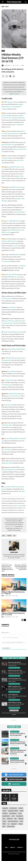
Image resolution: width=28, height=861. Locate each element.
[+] (22, 642)
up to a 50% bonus (9, 321)
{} (19, 642)
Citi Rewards (5, 158)
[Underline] (7, 642)
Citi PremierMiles (7, 115)
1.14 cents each (6, 261)
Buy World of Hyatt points (14, 393)
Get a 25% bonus (12, 307)
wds (14, 535)
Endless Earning (6, 425)
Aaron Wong (7, 65)
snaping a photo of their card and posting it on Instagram (12, 107)
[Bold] (3, 642)
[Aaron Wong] (3, 65)
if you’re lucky (16, 246)
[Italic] (5, 642)
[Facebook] (3, 76)
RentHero (17, 254)
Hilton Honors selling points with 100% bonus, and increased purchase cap (18, 751)
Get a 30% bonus (12, 371)
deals (3, 535)
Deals (7, 6)
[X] (6, 76)
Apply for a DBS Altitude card (11, 221)
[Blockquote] (14, 642)
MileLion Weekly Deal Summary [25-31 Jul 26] (13, 613)
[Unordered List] (12, 642)
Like (6, 794)
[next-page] (25, 620)
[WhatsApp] (13, 76)
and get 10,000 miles (19, 212)
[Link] (18, 642)
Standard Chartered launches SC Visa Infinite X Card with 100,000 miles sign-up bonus (7, 568)
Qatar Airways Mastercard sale (13, 332)
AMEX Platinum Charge (10, 102)
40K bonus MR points (12, 274)
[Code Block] (16, 642)
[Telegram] (10, 76)
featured (9, 535)
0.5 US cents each (7, 385)
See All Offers (14, 710)
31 (25, 755)
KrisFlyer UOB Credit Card (9, 241)
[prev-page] (22, 620)
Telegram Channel (17, 505)
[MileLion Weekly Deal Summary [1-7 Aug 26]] (14, 584)
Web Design (10, 854)
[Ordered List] (10, 642)
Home (3, 6)
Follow (14, 794)
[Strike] (9, 642)
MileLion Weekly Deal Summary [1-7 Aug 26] (13, 592)
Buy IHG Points (7, 380)
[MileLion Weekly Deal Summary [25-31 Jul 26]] (14, 605)
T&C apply (22, 491)
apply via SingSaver (18, 124)
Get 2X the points (8, 405)
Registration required (8, 463)
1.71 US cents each (15, 396)
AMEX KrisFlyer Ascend (17, 187)
